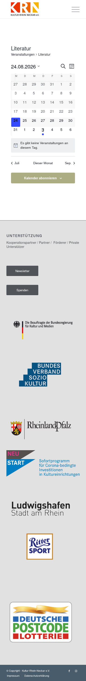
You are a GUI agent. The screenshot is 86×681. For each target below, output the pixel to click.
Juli (16, 163)
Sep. (68, 163)
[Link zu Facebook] (69, 670)
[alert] (43, 145)
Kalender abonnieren (40, 178)
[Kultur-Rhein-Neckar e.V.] (35, 9)
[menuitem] (73, 9)
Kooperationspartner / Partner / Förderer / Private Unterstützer (42, 244)
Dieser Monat (43, 163)
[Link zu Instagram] (76, 670)
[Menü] (73, 9)
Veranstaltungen (23, 54)
